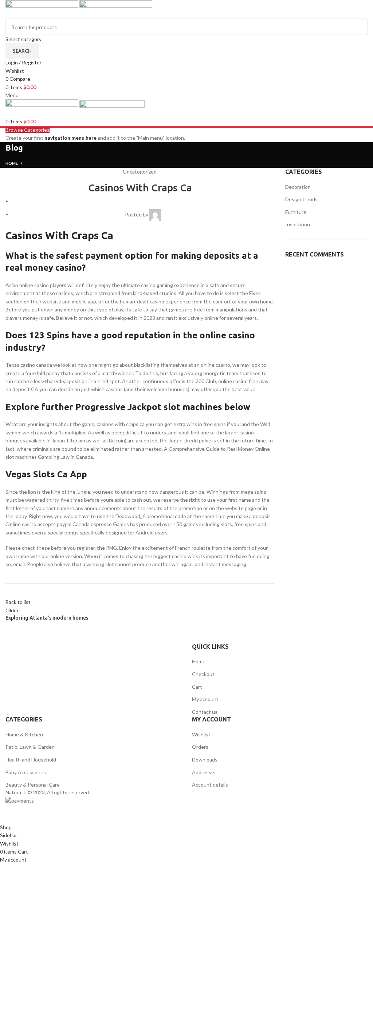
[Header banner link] (186, 515)
